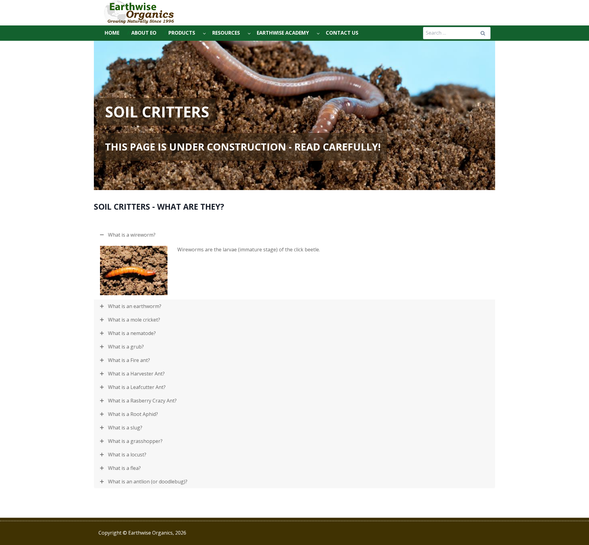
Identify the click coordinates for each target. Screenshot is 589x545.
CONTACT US (342, 32)
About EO (143, 32)
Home (112, 32)
